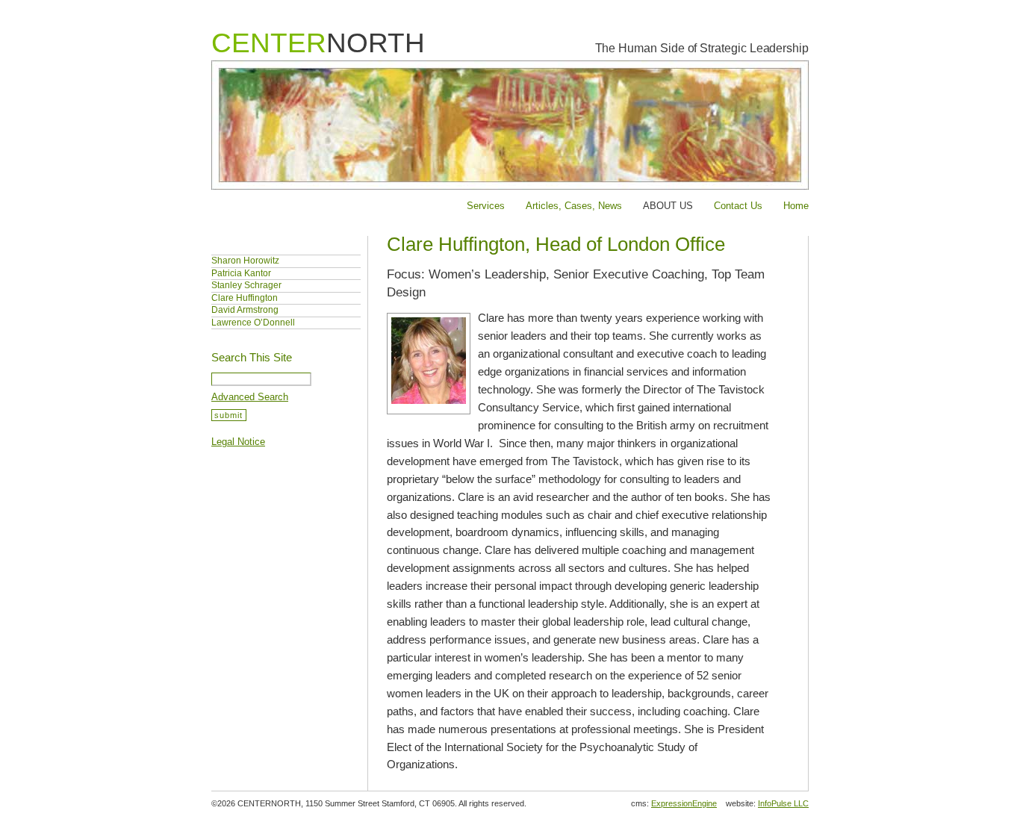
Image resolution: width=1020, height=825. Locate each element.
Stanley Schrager (246, 285)
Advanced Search (249, 396)
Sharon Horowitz (245, 260)
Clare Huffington (244, 298)
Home (796, 205)
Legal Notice (238, 441)
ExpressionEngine (684, 803)
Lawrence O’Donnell (253, 322)
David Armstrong (245, 310)
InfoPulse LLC (783, 803)
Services (486, 205)
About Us (668, 205)
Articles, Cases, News (574, 205)
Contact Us (738, 205)
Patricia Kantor (241, 273)
